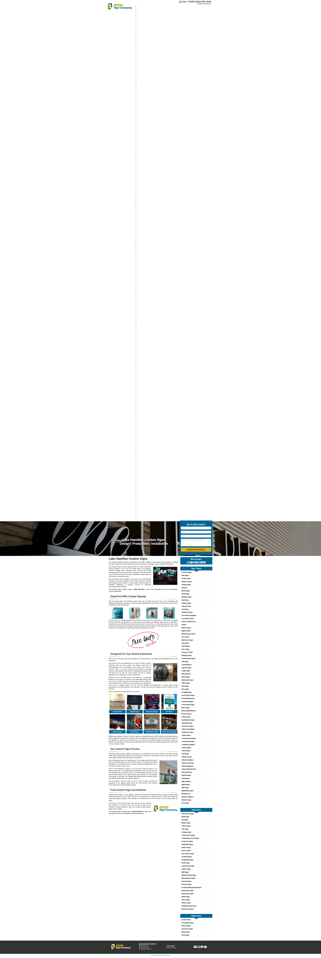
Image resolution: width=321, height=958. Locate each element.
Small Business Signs (189, 906)
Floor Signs (186, 649)
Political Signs (187, 884)
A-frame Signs (187, 572)
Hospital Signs (187, 857)
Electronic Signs (187, 640)
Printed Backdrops (188, 698)
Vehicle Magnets (187, 766)
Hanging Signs (187, 655)
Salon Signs (186, 900)
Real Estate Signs (188, 890)
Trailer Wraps (186, 748)
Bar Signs (185, 820)
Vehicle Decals (187, 757)
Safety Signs (186, 717)
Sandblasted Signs (188, 720)
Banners (184, 588)
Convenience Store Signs (190, 838)
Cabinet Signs (186, 603)
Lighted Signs (186, 668)
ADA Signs (185, 575)
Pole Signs (185, 689)
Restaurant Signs (187, 893)
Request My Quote (195, 549)
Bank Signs (185, 817)
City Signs (185, 829)
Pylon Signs (186, 708)
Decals (184, 625)
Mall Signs (185, 872)
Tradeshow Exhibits (188, 744)
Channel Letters (187, 612)
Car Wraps (185, 609)
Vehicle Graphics (187, 760)
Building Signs (187, 597)
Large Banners (187, 664)
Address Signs (187, 581)
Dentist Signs (186, 847)
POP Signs (185, 686)
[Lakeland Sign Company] (121, 946)
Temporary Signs (187, 732)
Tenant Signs (186, 735)
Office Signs (186, 683)
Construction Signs (188, 835)
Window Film (186, 794)
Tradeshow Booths (188, 741)
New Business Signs (188, 878)
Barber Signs (186, 823)
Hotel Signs (186, 863)
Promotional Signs (188, 704)
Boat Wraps (185, 594)
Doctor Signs (186, 850)
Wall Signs (185, 787)
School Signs (186, 903)
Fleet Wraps (186, 646)
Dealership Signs (187, 844)
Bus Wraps (185, 600)
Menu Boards (186, 674)
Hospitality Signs (187, 860)
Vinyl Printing (186, 775)
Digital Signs (186, 631)
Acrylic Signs (186, 578)
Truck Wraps (186, 751)
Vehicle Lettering (188, 763)
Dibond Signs (186, 628)
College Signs (186, 832)
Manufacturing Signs (189, 875)
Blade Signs (186, 591)
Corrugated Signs (188, 618)
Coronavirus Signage (189, 615)
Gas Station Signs (188, 854)
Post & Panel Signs (188, 695)
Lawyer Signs (186, 869)
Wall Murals (186, 784)
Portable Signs (187, 692)
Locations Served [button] (171, 947)
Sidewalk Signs (187, 723)
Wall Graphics (186, 781)
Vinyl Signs (185, 935)
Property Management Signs (191, 887)
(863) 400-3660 (139, 589)
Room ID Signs (187, 714)
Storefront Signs (187, 726)
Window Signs (186, 800)
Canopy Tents (186, 606)
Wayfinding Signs (188, 791)
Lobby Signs (186, 671)
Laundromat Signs (188, 866)
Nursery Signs (186, 881)
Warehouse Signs (188, 909)
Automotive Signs (188, 814)
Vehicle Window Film (189, 769)
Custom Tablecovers (189, 621)
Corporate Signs (187, 841)
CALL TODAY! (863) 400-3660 (196, 1)
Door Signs (185, 637)
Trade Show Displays (189, 738)
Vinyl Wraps (186, 778)
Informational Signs (188, 658)
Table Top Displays (188, 729)
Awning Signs (186, 585)
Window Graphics (188, 797)
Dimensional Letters (188, 634)
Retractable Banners (189, 711)
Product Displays (187, 701)
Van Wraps (185, 754)
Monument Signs (187, 680)
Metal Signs (186, 677)
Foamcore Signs (187, 652)
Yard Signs (185, 803)
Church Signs (186, 826)
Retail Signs (186, 896)
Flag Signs (185, 643)
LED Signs (185, 661)
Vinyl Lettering (187, 772)
